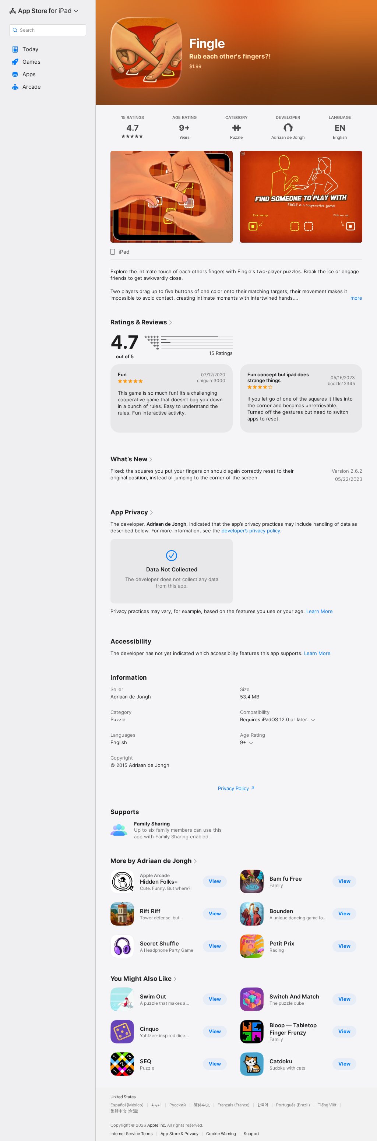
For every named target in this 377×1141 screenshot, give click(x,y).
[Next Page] (369, 128)
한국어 (262, 1105)
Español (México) (127, 1105)
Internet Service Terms (131, 1134)
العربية (156, 1105)
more (356, 298)
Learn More (319, 611)
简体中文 (202, 1105)
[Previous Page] (103, 128)
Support (251, 1134)
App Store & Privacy (179, 1134)
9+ (243, 742)
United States (123, 1097)
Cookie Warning (221, 1134)
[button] (48, 49)
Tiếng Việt (327, 1105)
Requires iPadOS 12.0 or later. (274, 719)
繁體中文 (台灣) (124, 1111)
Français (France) (234, 1105)
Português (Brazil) (293, 1105)
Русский (177, 1105)
